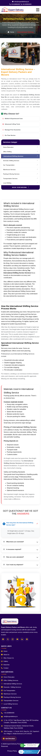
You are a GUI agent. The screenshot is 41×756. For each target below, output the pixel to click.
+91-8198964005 (15, 4)
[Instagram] (12, 639)
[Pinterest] (27, 639)
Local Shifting (7, 183)
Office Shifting (7, 151)
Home (12, 32)
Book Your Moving (19, 187)
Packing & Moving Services (11, 174)
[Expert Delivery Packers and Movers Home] (9, 621)
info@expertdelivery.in (21, 1)
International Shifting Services (13, 156)
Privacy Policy (12, 751)
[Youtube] (17, 639)
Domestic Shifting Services (11, 160)
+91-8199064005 (26, 4)
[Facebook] (3, 639)
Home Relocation (8, 147)
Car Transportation (8, 165)
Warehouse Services (9, 169)
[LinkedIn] (22, 639)
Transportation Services (10, 178)
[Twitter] (8, 639)
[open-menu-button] (37, 10)
